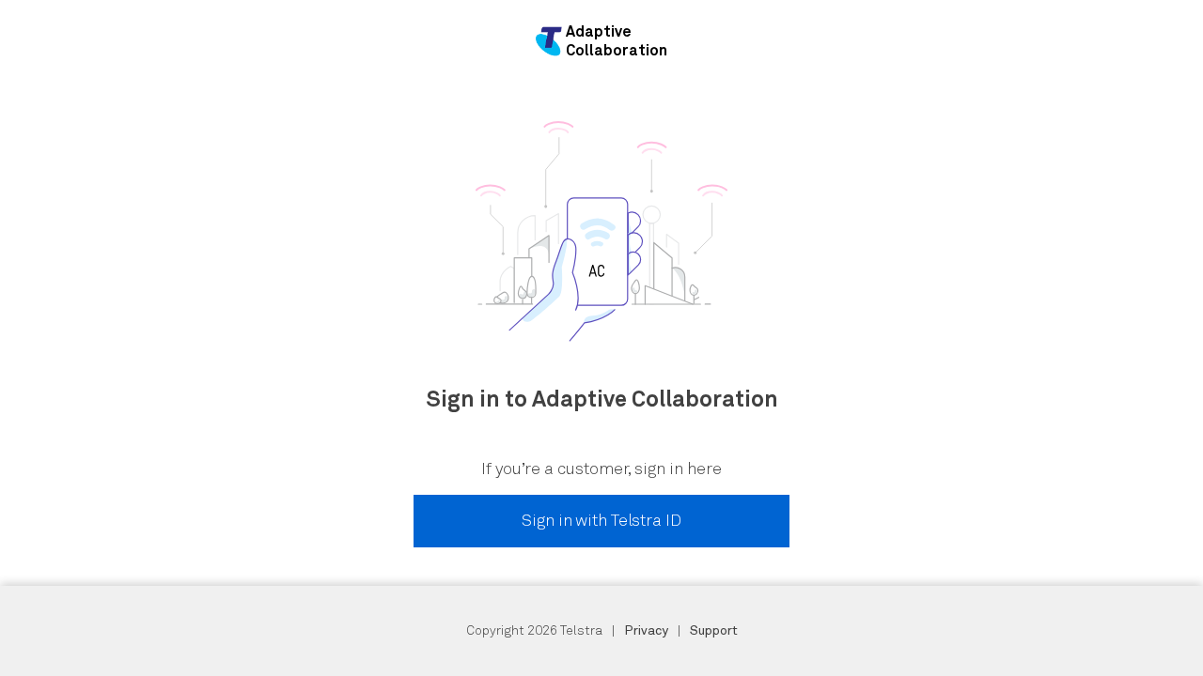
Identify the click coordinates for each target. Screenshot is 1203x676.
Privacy (646, 631)
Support (714, 631)
